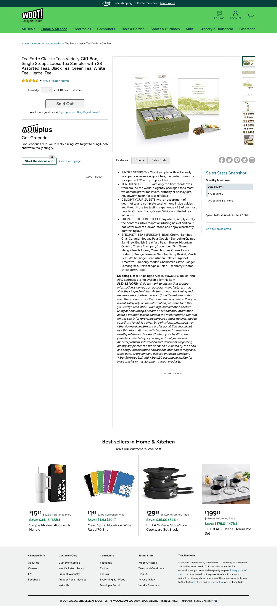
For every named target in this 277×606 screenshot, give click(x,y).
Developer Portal (110, 585)
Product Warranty (69, 573)
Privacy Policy (146, 579)
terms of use (195, 582)
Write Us (64, 585)
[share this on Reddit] (244, 160)
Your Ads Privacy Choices (197, 600)
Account (235, 18)
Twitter (104, 568)
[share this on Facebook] (222, 160)
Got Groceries (53, 43)
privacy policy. (216, 582)
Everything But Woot (112, 579)
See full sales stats (218, 229)
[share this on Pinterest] (237, 160)
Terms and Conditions (151, 568)
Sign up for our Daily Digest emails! (79, 112)
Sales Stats (159, 160)
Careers (32, 568)
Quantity (32, 90)
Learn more (167, 3)
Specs (139, 160)
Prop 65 (143, 573)
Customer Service (69, 562)
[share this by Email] (252, 160)
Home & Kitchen (31, 43)
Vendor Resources (149, 585)
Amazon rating (56, 80)
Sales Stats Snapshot (226, 173)
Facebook (106, 562)
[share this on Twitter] (229, 160)
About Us (33, 562)
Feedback (34, 579)
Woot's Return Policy (71, 568)
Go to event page (69, 161)
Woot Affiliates (147, 562)
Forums (219, 18)
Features (122, 160)
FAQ (30, 573)
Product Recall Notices (72, 579)
